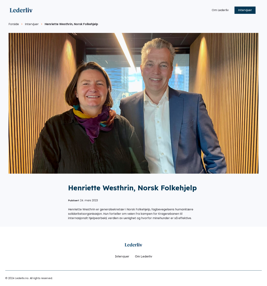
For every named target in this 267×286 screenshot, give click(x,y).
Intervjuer (245, 10)
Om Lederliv (220, 10)
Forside (14, 24)
